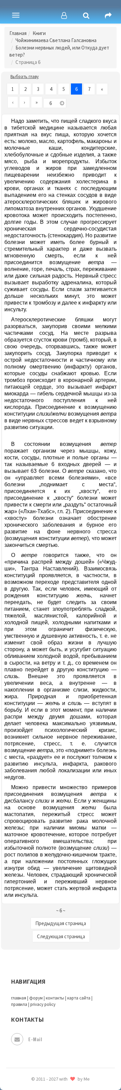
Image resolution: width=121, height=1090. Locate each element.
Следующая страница (61, 936)
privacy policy (42, 1004)
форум (36, 998)
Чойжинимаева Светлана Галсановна (55, 40)
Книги (39, 33)
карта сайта (78, 998)
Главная (18, 33)
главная (18, 998)
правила (19, 1004)
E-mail (35, 1039)
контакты (55, 998)
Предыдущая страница (60, 923)
